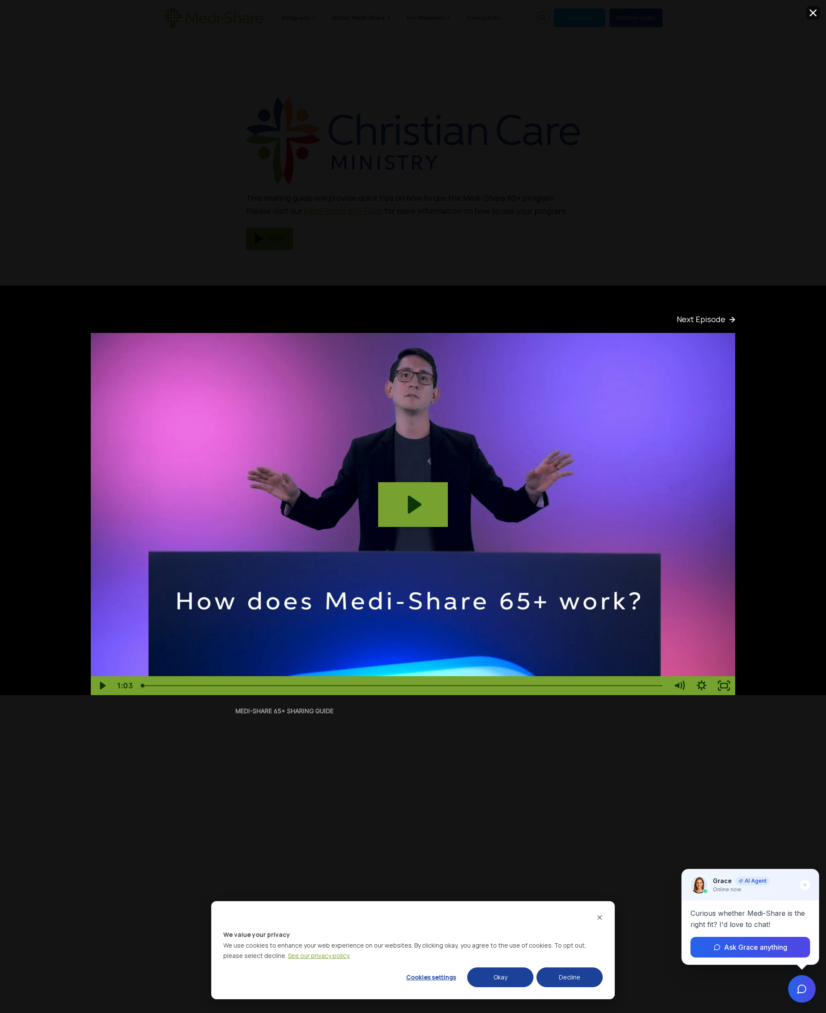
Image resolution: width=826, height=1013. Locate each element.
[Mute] (679, 685)
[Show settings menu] (701, 685)
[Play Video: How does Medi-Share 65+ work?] (413, 504)
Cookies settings (431, 977)
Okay (500, 977)
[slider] (403, 685)
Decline (569, 977)
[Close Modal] (813, 13)
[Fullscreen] (724, 685)
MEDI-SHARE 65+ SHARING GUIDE (284, 710)
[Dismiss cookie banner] (600, 918)
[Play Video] (102, 685)
